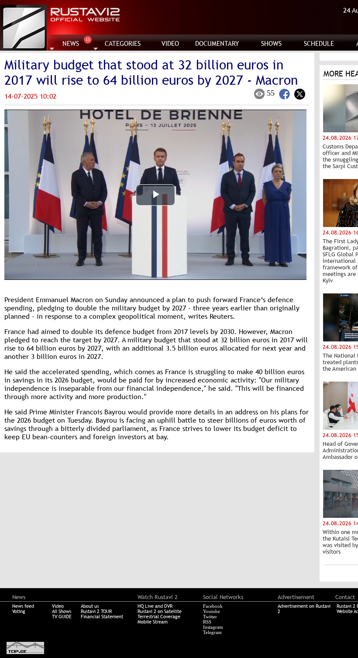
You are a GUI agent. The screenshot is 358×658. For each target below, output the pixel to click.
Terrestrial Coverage (159, 616)
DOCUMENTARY (217, 43)
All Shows (61, 611)
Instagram (213, 627)
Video (58, 606)
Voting (18, 611)
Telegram (212, 632)
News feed (23, 606)
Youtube (211, 611)
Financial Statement (102, 616)
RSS (207, 621)
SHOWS (271, 43)
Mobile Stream (153, 621)
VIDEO (170, 43)
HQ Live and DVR (155, 606)
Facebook (213, 606)
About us (90, 606)
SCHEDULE (319, 43)
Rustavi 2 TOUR (96, 611)
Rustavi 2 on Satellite (160, 611)
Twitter (210, 616)
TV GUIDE (62, 616)
